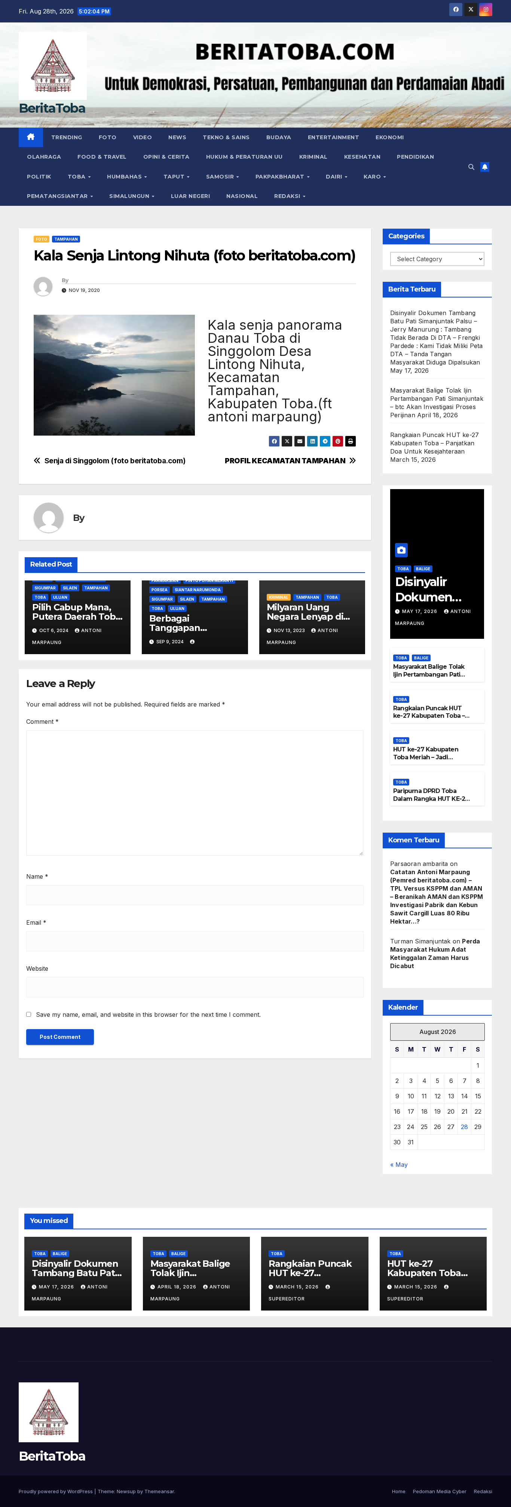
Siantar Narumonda (198, 590)
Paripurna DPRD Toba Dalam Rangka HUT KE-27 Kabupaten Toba (431, 798)
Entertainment (333, 137)
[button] (471, 167)
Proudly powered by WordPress (56, 1491)
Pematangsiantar (58, 196)
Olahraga (44, 156)
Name (37, 876)
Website (37, 968)
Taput (174, 176)
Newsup (126, 1491)
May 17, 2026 (420, 611)
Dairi (335, 176)
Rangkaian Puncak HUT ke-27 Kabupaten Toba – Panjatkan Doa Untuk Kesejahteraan (434, 443)
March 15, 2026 (298, 1287)
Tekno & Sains (226, 137)
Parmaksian (165, 580)
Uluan (60, 597)
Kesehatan (362, 156)
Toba (78, 176)
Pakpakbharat (281, 176)
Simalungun (130, 196)
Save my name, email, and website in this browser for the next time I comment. (148, 1014)
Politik (39, 176)
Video (142, 137)
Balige (423, 569)
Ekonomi (390, 137)
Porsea (160, 590)
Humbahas (125, 176)
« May (399, 1164)
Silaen (70, 588)
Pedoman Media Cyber (439, 1491)
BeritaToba (52, 108)
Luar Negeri (190, 196)
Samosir (221, 176)
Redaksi (288, 196)
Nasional (242, 196)
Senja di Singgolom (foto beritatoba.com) (115, 461)
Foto (108, 137)
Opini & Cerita (166, 156)
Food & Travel (102, 156)
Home (399, 1491)
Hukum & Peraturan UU (244, 156)
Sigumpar (45, 588)
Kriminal (313, 156)
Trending (66, 137)
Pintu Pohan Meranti (209, 580)
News (177, 137)
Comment (42, 721)
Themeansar (159, 1491)
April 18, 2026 (177, 1287)
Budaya (278, 137)
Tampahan (66, 239)
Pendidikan (415, 156)
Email (36, 922)
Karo (373, 176)
